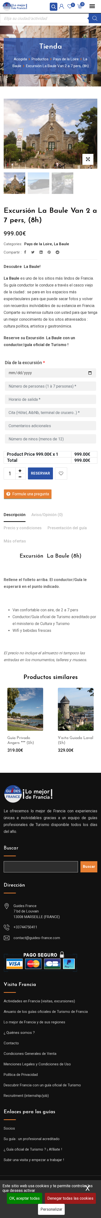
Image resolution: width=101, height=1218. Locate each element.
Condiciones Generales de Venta (30, 1053)
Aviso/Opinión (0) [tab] (47, 514)
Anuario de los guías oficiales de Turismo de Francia (46, 1011)
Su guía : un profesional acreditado (32, 1139)
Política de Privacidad (21, 1074)
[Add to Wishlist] (61, 473)
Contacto (11, 1043)
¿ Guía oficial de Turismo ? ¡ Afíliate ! (33, 1149)
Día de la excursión (25, 362)
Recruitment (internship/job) (26, 1095)
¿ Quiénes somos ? (19, 1032)
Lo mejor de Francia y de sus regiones (34, 1022)
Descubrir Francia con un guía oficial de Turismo (42, 1085)
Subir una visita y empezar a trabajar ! (34, 1160)
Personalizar (51, 1209)
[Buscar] (95, 18)
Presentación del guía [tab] (67, 528)
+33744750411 (25, 927)
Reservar (40, 473)
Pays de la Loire (38, 244)
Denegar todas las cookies (70, 1198)
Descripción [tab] (14, 514)
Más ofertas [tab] (15, 541)
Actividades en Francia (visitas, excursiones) (39, 1001)
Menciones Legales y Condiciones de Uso (37, 1064)
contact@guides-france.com (36, 938)
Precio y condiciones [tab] (23, 528)
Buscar (11, 848)
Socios (9, 1128)
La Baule (61, 244)
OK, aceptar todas (24, 1198)
